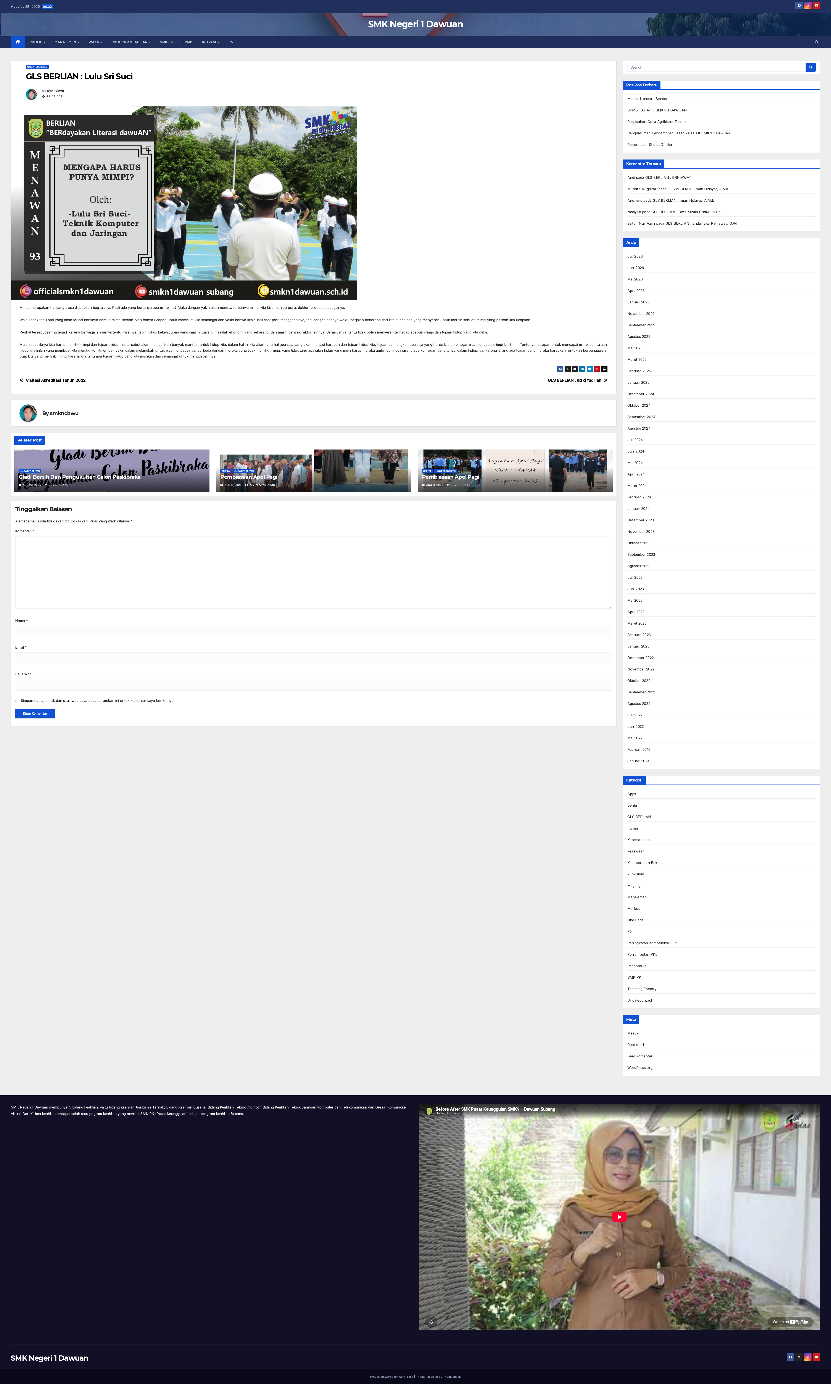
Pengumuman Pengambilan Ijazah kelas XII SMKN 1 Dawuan (678, 133)
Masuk (633, 1033)
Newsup (432, 1376)
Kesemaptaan (638, 840)
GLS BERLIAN (639, 817)
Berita (226, 471)
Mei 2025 (635, 348)
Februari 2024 (639, 497)
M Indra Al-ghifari (642, 189)
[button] (816, 42)
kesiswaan (636, 851)
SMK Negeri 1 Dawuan (415, 24)
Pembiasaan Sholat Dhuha (649, 144)
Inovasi (209, 42)
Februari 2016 (639, 749)
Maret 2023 (637, 623)
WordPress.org (640, 1067)
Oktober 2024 (639, 405)
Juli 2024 (635, 440)
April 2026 (636, 290)
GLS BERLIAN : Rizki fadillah (574, 380)
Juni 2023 (635, 589)
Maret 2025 (637, 359)
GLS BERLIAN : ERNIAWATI (669, 177)
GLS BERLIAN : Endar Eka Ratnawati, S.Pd (701, 223)
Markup (634, 908)
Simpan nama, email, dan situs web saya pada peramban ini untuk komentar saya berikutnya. (97, 700)
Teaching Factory (642, 989)
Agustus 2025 (638, 336)
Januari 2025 (638, 382)
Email (21, 647)
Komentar (24, 531)
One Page (635, 920)
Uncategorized (37, 67)
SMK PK (166, 42)
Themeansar (451, 1376)
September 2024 (641, 417)
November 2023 (641, 531)
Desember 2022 (640, 658)
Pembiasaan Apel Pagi (248, 477)
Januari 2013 (638, 761)
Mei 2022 (635, 738)
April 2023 (636, 612)
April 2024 (636, 474)
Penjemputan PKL (642, 954)
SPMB (187, 42)
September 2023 (641, 554)
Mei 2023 (635, 600)
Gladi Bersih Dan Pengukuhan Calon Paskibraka (80, 477)
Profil (36, 42)
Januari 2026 (638, 302)
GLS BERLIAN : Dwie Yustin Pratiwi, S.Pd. (686, 212)
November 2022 (641, 669)
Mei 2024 (635, 463)
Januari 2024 (638, 508)
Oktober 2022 (638, 680)
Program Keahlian (130, 42)
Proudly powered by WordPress (392, 1376)
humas (633, 828)
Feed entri (635, 1044)
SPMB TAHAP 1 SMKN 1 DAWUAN (657, 110)
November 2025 (641, 313)
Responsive (637, 966)
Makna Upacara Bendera (648, 99)
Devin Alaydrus (61, 485)
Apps (631, 794)
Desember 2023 (640, 520)
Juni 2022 (635, 726)
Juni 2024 (635, 451)
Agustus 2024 (639, 428)
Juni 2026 (635, 268)
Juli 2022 (635, 715)
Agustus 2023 (638, 566)
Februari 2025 (639, 371)
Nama (21, 621)
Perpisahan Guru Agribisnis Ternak (657, 121)
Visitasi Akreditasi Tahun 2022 (56, 380)
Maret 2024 (637, 485)
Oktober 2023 (638, 543)
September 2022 (641, 692)
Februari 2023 (639, 635)
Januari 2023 (638, 646)
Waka (94, 42)
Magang (634, 885)
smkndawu (55, 91)
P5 (231, 42)
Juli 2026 (635, 256)
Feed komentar (640, 1056)
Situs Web (23, 674)
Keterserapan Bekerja (645, 862)
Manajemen (66, 42)
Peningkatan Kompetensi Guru (652, 943)
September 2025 (641, 325)
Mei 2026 (635, 279)
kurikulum (635, 874)
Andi (631, 177)
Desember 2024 (640, 394)
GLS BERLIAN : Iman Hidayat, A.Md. (698, 189)
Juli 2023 (635, 577)
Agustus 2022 (638, 703)
